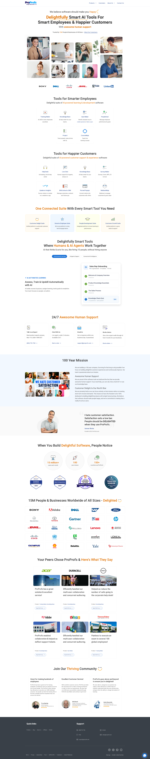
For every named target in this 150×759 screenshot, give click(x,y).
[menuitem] (93, 3)
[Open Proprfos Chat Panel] (144, 755)
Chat (80, 734)
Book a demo (106, 343)
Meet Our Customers (90, 32)
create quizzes (81, 122)
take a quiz (90, 122)
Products (92, 3)
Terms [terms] (27, 754)
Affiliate (45, 730)
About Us (110, 3)
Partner (50, 730)
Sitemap (108, 755)
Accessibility (39, 754)
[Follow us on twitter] (113, 750)
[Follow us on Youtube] (121, 750)
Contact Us (120, 3)
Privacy (32, 754)
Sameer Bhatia (89, 428)
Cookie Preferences (68, 754)
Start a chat (55, 343)
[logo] (33, 3)
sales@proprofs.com (107, 734)
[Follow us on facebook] (117, 750)
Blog (34, 730)
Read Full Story (39, 608)
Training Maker (42, 604)
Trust (45, 754)
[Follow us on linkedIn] (109, 750)
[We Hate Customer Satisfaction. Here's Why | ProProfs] (47, 384)
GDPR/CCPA (51, 754)
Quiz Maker (85, 117)
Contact (104, 730)
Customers (102, 3)
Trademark (59, 754)
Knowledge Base (50, 604)
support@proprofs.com (84, 343)
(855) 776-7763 (31, 343)
